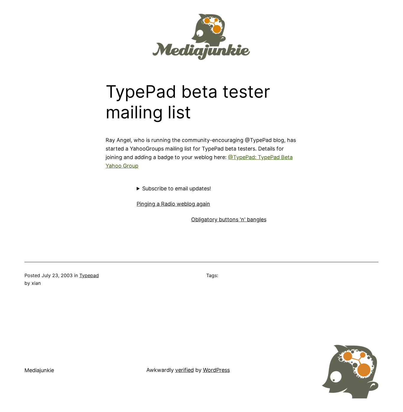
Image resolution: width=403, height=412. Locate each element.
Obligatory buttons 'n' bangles (228, 219)
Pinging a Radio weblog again (173, 204)
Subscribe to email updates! (176, 188)
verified (184, 370)
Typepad (89, 275)
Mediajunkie (39, 370)
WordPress (216, 370)
